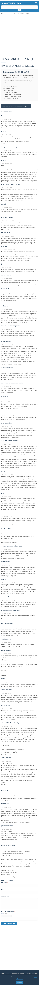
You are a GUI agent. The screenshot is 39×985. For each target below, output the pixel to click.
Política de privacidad (32, 973)
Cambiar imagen (6, 916)
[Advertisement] (19, 35)
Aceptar (19, 982)
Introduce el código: (8, 911)
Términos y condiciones (18, 973)
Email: (3, 889)
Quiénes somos (5, 973)
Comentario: (5, 897)
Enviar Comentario (9, 923)
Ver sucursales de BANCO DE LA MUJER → (16, 106)
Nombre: (4, 882)
